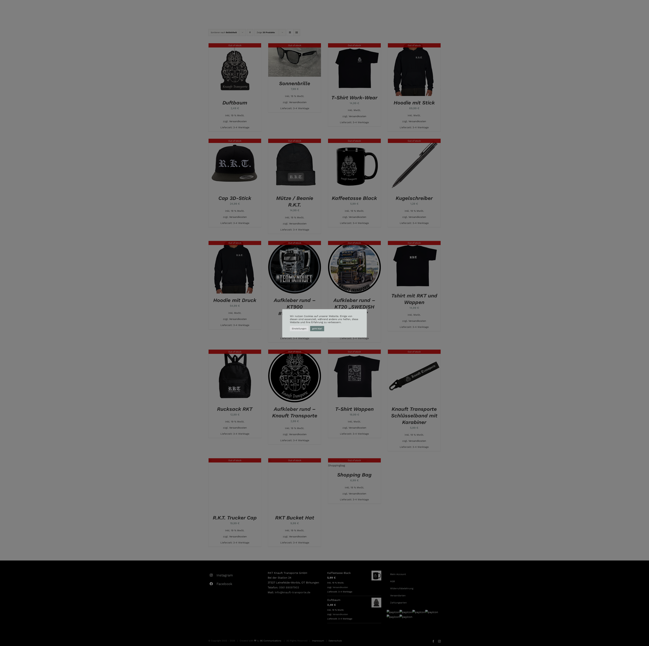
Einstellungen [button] (299, 328)
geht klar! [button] (317, 328)
